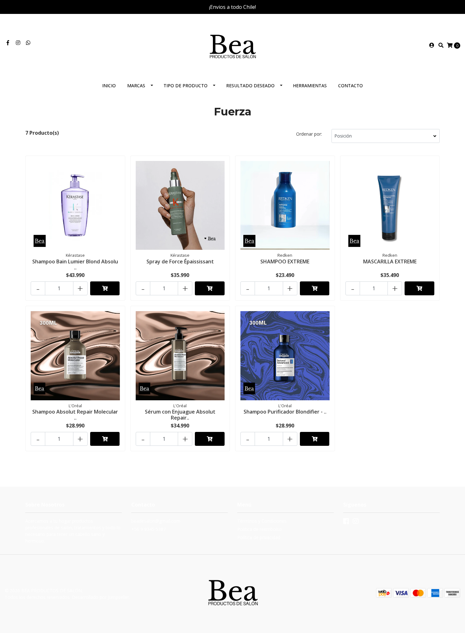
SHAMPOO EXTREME (284, 261)
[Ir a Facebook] (8, 42)
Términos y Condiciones (262, 521)
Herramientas (310, 86)
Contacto (350, 86)
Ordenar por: (309, 134)
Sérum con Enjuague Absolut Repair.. (180, 414)
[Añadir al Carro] (105, 288)
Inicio (109, 86)
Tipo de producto (186, 86)
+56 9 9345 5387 (148, 529)
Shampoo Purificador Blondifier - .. (285, 411)
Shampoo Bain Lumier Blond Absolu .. (75, 264)
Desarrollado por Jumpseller (100, 597)
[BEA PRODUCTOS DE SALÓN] (232, 44)
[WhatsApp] (28, 42)
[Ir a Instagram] (18, 42)
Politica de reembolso (259, 529)
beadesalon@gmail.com (155, 521)
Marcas (136, 86)
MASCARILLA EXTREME (390, 261)
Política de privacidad (258, 537)
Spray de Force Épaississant (180, 261)
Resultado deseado (250, 86)
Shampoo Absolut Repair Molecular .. (75, 414)
